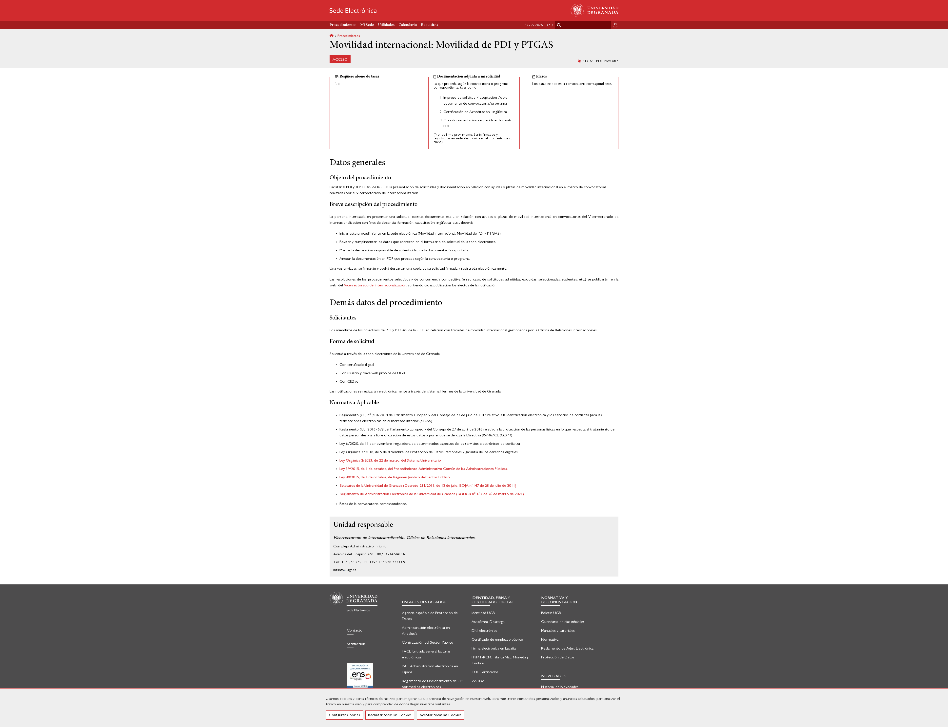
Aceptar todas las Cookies (440, 715)
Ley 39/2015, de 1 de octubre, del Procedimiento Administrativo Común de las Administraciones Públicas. (423, 469)
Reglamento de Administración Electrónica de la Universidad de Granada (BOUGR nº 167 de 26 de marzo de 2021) (431, 494)
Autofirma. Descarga (488, 622)
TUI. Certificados (485, 672)
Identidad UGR (483, 613)
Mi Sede (367, 25)
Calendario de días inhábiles (563, 622)
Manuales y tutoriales (558, 631)
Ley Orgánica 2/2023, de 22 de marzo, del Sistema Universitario (390, 460)
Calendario (407, 25)
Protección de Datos (557, 657)
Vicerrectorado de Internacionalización (375, 285)
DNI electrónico (484, 631)
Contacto (354, 630)
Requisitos (429, 25)
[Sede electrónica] (353, 10)
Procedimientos (348, 36)
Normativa (549, 639)
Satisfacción (356, 644)
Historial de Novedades (559, 687)
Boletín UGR (551, 613)
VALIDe (478, 681)
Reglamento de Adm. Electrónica (567, 648)
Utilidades (386, 25)
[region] (474, 707)
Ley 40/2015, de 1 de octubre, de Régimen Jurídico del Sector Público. (395, 477)
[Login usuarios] (615, 25)
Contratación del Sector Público (427, 642)
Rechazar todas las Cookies (390, 715)
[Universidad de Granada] (594, 10)
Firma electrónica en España (494, 648)
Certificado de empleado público (497, 639)
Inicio (333, 36)
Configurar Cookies (344, 715)
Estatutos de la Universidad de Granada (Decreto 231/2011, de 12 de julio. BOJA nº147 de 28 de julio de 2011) (427, 485)
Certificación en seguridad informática (360, 679)
